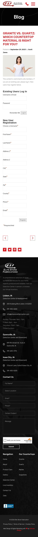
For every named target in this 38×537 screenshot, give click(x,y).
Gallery (5, 475)
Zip (4, 185)
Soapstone (23, 475)
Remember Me (15, 113)
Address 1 (7, 151)
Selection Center (9, 480)
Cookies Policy (30, 524)
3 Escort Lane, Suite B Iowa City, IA (19, 365)
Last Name (7, 143)
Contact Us (7, 490)
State (5, 176)
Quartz (21, 464)
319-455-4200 (12, 309)
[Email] (19, 249)
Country (6, 193)
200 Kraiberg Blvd (19, 304)
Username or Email (9, 95)
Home (5, 459)
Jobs (4, 496)
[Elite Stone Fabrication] (12, 4)
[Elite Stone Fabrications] (10, 268)
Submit (11, 447)
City (5, 168)
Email (5, 210)
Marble (21, 470)
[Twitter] (9, 249)
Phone (5, 202)
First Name (7, 134)
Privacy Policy (7, 524)
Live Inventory (8, 485)
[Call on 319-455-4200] (27, 4)
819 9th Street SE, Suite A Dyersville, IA (16, 344)
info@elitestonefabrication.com (18, 314)
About (5, 464)
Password (6, 103)
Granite (21, 459)
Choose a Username (10, 126)
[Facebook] (4, 249)
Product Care (7, 470)
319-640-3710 (12, 351)
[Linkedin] (14, 249)
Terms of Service (19, 524)
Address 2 (6, 160)
